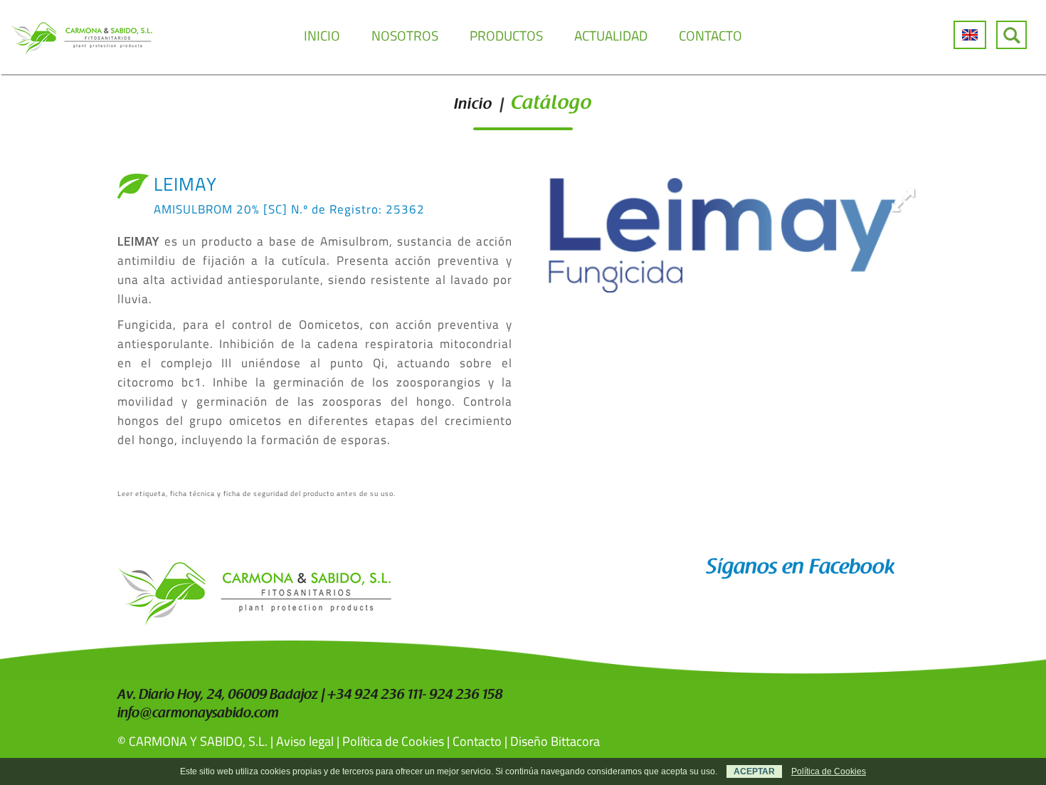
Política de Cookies (393, 741)
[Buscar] (1011, 35)
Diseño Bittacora (555, 741)
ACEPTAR (754, 771)
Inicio (473, 105)
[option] (731, 233)
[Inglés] (969, 35)
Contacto (477, 741)
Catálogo (551, 104)
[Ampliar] (903, 199)
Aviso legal (305, 741)
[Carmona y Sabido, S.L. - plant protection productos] (82, 37)
